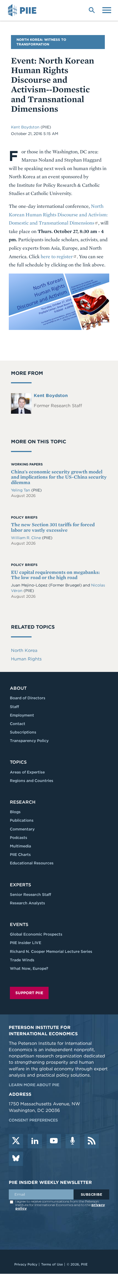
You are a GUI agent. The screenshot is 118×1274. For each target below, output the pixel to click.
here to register (57, 256)
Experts (20, 884)
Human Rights (26, 659)
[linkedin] (35, 1141)
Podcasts (18, 837)
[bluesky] (16, 1159)
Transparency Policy (29, 740)
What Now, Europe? (29, 968)
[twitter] (16, 1141)
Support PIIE (29, 993)
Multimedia (20, 846)
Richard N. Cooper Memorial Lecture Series (51, 951)
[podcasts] (73, 1141)
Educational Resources (32, 863)
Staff (14, 706)
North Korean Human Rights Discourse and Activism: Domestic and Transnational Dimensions (58, 214)
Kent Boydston (25, 127)
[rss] (92, 1141)
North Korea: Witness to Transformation (41, 42)
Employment (22, 715)
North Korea (24, 650)
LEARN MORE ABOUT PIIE (34, 1085)
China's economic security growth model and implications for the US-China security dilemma (59, 477)
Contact (17, 723)
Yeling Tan (21, 490)
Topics (18, 762)
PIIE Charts (20, 854)
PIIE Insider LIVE (25, 943)
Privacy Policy (25, 1264)
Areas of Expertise (27, 772)
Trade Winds (22, 960)
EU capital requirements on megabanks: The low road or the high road (55, 574)
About (18, 688)
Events (19, 924)
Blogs (15, 812)
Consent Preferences (33, 1120)
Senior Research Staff (30, 894)
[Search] (92, 9)
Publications (21, 820)
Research (22, 802)
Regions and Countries (31, 780)
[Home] (23, 10)
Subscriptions (23, 732)
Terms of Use (52, 1264)
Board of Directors (27, 698)
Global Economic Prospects (36, 934)
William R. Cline (26, 538)
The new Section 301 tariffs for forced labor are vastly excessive (53, 527)
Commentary (22, 829)
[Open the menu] (107, 9)
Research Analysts (27, 903)
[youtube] (54, 1141)
